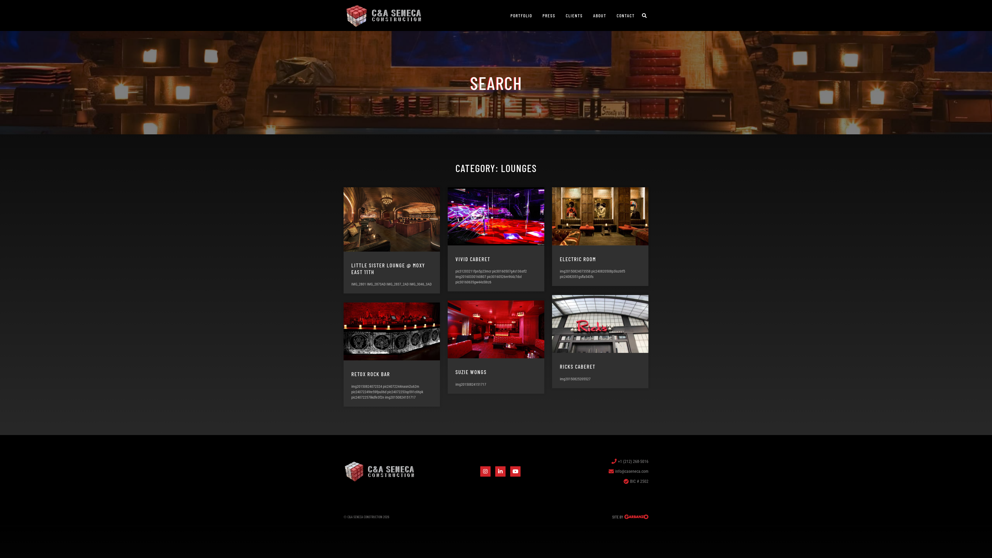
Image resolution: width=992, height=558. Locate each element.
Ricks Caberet (577, 366)
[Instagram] (485, 471)
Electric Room (578, 259)
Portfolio (521, 15)
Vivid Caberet (472, 259)
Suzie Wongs (471, 372)
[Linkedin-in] (500, 471)
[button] (644, 15)
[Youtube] (515, 471)
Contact (626, 15)
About (599, 15)
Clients (574, 15)
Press (548, 15)
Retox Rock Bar (370, 374)
